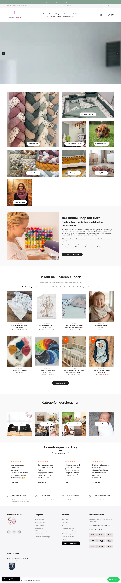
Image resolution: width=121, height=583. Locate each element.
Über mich (65, 519)
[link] (33, 119)
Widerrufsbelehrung (68, 528)
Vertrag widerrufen (70, 543)
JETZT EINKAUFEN (73, 254)
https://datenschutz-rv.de (17, 558)
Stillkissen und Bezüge (41, 531)
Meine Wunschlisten (68, 537)
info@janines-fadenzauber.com (18, 5)
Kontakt (64, 539)
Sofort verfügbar (40, 522)
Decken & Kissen (40, 525)
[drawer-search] (101, 15)
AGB (63, 525)
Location (104, 6)
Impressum (65, 522)
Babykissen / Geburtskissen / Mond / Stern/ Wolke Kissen (74, 326)
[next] (117, 53)
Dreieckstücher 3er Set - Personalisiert (47, 371)
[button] (31, 293)
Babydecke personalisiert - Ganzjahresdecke (19, 326)
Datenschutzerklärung (69, 531)
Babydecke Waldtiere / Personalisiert (46, 326)
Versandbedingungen (68, 534)
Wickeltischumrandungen (43, 537)
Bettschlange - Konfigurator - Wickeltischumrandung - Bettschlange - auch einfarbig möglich (74, 371)
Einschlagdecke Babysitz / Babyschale (101, 371)
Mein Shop (19, 323)
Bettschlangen (39, 519)
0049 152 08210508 (96, 529)
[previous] (3, 53)
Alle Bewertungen (60, 453)
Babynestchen (39, 534)
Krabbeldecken (39, 528)
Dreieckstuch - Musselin (19, 370)
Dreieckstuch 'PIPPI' (101, 325)
